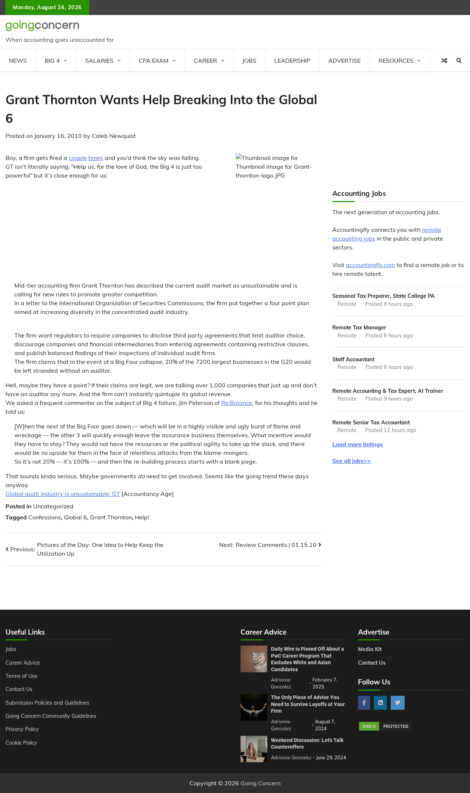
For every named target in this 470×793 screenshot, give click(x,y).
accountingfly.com (370, 264)
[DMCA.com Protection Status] (385, 729)
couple (78, 157)
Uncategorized (53, 506)
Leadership (292, 60)
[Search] (458, 60)
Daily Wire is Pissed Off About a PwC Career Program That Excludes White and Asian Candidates (307, 659)
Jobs (249, 60)
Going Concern (261, 783)
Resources (396, 60)
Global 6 (75, 517)
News (18, 60)
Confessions (44, 517)
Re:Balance (236, 402)
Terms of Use (21, 676)
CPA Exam (154, 60)
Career (205, 60)
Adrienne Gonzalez (291, 757)
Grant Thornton (111, 517)
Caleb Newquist (114, 135)
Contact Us (19, 689)
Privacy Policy (22, 729)
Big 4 (52, 60)
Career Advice (23, 662)
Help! (142, 517)
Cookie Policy (21, 742)
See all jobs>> (351, 460)
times (95, 157)
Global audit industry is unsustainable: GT (63, 493)
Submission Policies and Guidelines (47, 702)
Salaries (99, 60)
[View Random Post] (444, 60)
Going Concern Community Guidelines (51, 716)
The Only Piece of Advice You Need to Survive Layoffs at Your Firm (308, 704)
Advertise (344, 60)
